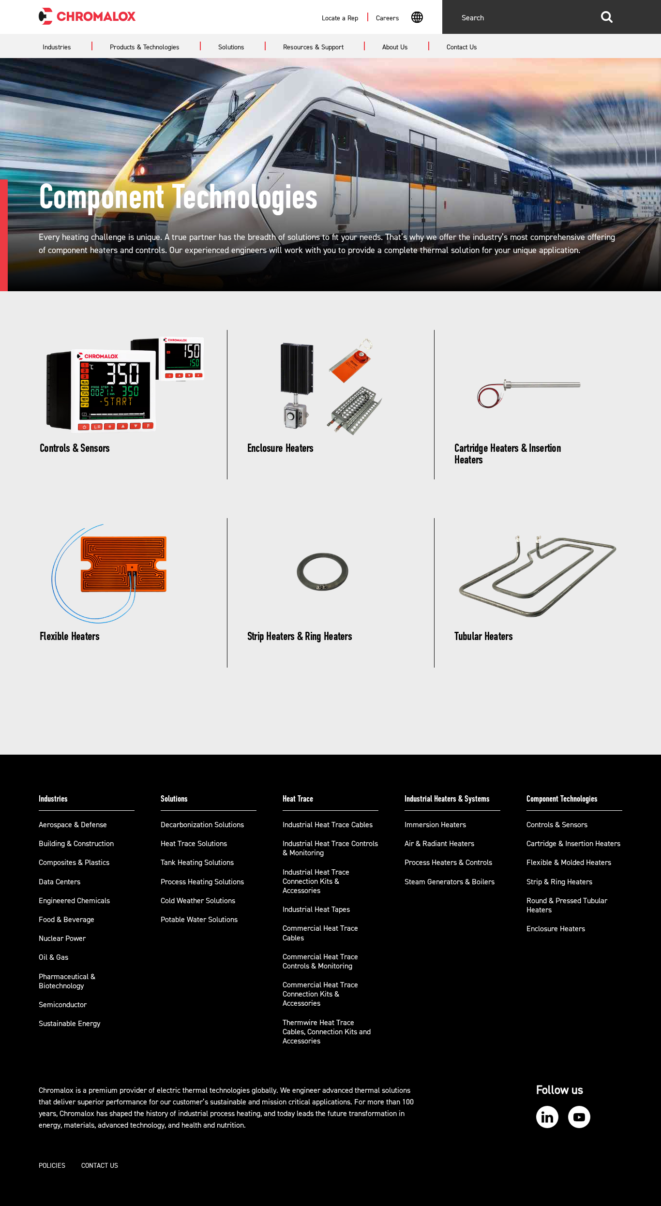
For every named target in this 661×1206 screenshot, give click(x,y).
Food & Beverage (66, 919)
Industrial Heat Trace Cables (328, 825)
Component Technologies (562, 798)
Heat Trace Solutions (194, 844)
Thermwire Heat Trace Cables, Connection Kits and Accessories (327, 1032)
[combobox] (417, 18)
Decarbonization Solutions (202, 825)
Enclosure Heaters (555, 929)
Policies (52, 1165)
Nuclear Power (62, 938)
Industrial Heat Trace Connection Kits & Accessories (316, 881)
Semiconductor (63, 1005)
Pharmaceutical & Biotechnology (67, 981)
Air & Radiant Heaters (439, 844)
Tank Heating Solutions (197, 862)
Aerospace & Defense (73, 825)
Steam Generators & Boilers (450, 882)
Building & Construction (76, 844)
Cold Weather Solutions (198, 901)
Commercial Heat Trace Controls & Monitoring (320, 961)
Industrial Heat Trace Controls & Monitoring (330, 848)
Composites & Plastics (74, 862)
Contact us (99, 1165)
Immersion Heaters (435, 825)
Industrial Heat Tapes (316, 909)
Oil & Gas (53, 957)
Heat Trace (298, 798)
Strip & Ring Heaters (559, 882)
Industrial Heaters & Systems (447, 798)
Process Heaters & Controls (448, 862)
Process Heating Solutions (202, 882)
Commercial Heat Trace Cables (320, 932)
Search (606, 16)
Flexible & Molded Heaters (568, 862)
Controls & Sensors (556, 825)
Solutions (174, 798)
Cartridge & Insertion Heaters (573, 844)
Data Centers (59, 882)
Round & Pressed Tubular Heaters (566, 905)
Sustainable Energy (69, 1023)
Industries (53, 798)
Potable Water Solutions (199, 919)
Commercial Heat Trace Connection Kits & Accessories (320, 994)
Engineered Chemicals (74, 901)
